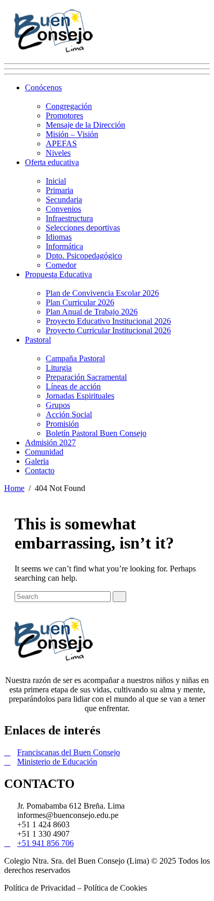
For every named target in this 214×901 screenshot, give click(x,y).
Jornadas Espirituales (80, 395)
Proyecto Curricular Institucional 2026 (108, 330)
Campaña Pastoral (75, 358)
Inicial (56, 180)
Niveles (58, 152)
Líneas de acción (73, 386)
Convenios (63, 208)
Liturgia (59, 367)
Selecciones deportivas (83, 227)
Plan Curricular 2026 (80, 302)
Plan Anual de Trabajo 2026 (92, 311)
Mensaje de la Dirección (85, 124)
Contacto (40, 470)
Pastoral (38, 339)
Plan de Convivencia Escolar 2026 (102, 293)
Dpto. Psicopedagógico (84, 255)
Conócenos (43, 87)
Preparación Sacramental (86, 377)
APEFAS (61, 143)
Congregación (69, 106)
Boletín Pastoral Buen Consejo (96, 433)
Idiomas (59, 237)
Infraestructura (69, 218)
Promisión (62, 423)
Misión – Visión (72, 134)
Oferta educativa (52, 162)
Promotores (64, 115)
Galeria (37, 461)
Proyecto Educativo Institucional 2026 (108, 321)
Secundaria (64, 199)
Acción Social (69, 414)
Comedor (61, 265)
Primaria (59, 190)
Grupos (58, 405)
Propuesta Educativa (58, 274)
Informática (64, 246)
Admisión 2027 (50, 442)
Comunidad (44, 451)
